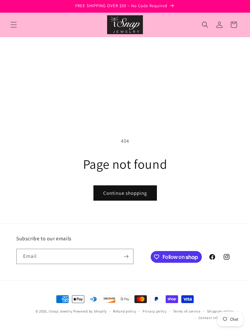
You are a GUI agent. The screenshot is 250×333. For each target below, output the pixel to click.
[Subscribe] (126, 256)
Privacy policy (155, 311)
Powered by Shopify (90, 311)
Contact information (216, 317)
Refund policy (124, 311)
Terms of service (187, 311)
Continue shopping (125, 193)
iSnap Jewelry (60, 311)
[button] (14, 25)
